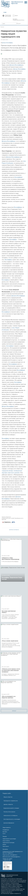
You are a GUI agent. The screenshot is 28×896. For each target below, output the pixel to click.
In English (19, 23)
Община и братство (8, 797)
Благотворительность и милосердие (12, 819)
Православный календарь (8, 842)
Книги (4, 833)
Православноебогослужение (8, 15)
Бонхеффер (13, 239)
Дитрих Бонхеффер (19, 69)
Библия (16, 15)
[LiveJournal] (14, 521)
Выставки (5, 831)
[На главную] (12, 4)
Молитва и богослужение (9, 811)
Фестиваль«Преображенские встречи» (18, 19)
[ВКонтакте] (13, 521)
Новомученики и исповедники (10, 815)
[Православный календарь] (3, 16)
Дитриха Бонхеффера (16, 65)
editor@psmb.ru (13, 854)
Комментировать (14, 529)
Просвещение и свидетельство (11, 800)
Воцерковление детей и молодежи (11, 808)
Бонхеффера (18, 177)
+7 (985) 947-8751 (7, 860)
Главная (2, 26)
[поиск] (17, 24)
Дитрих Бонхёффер (7, 42)
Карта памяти (6, 846)
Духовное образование (9, 822)
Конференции (6, 829)
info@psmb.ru (10, 853)
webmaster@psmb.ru (15, 856)
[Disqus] (14, 732)
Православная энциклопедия (9, 838)
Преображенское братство (12, 875)
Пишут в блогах (6, 840)
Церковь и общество (8, 804)
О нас (5, 12)
